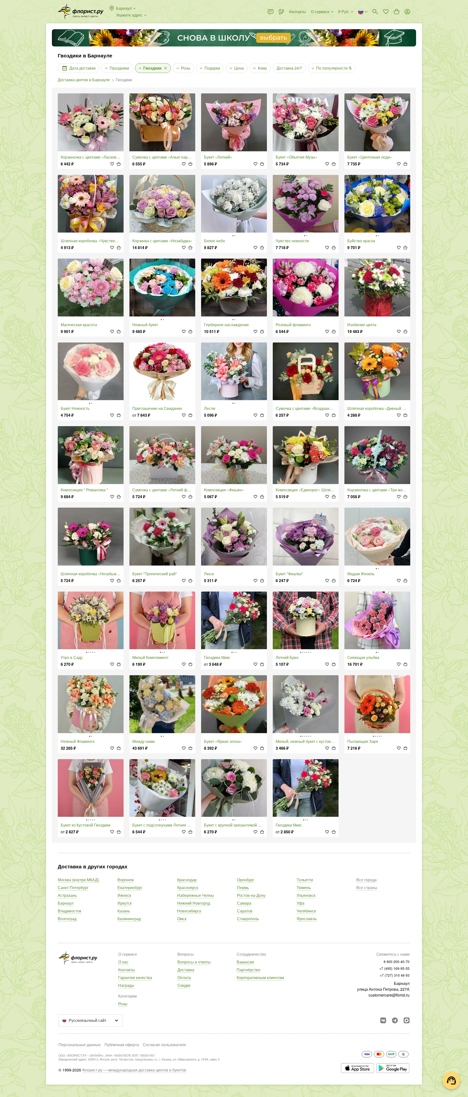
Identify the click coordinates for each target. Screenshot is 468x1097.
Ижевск (124, 895)
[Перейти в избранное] (386, 12)
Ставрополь (248, 918)
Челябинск (306, 911)
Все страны (366, 887)
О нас (123, 962)
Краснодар (187, 879)
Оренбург (245, 879)
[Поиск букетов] (375, 12)
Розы (122, 1004)
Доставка (185, 969)
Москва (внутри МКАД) (78, 879)
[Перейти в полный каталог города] (80, 11)
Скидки (183, 985)
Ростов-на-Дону (251, 895)
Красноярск (187, 887)
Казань (123, 911)
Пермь (243, 887)
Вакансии (245, 962)
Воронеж (125, 879)
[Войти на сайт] (407, 12)
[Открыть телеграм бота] (395, 1020)
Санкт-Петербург (73, 887)
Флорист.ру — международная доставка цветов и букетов (134, 1070)
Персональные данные (79, 1044)
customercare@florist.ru (389, 995)
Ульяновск (306, 895)
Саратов (245, 911)
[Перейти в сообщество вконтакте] (383, 1020)
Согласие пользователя (164, 1044)
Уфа (300, 903)
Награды (126, 985)
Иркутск (124, 903)
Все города (366, 879)
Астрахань (67, 895)
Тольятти (305, 879)
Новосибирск (189, 911)
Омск (181, 918)
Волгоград (67, 918)
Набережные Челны (195, 895)
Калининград (129, 918)
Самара (244, 903)
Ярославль (307, 918)
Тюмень (304, 887)
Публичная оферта (122, 1044)
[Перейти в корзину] (396, 12)
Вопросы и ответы (194, 962)
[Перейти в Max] (406, 1020)
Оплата (184, 977)
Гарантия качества (135, 977)
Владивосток (69, 911)
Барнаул (65, 903)
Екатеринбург (129, 887)
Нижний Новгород (193, 903)
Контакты (126, 969)
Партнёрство (248, 969)
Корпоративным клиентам (260, 977)
